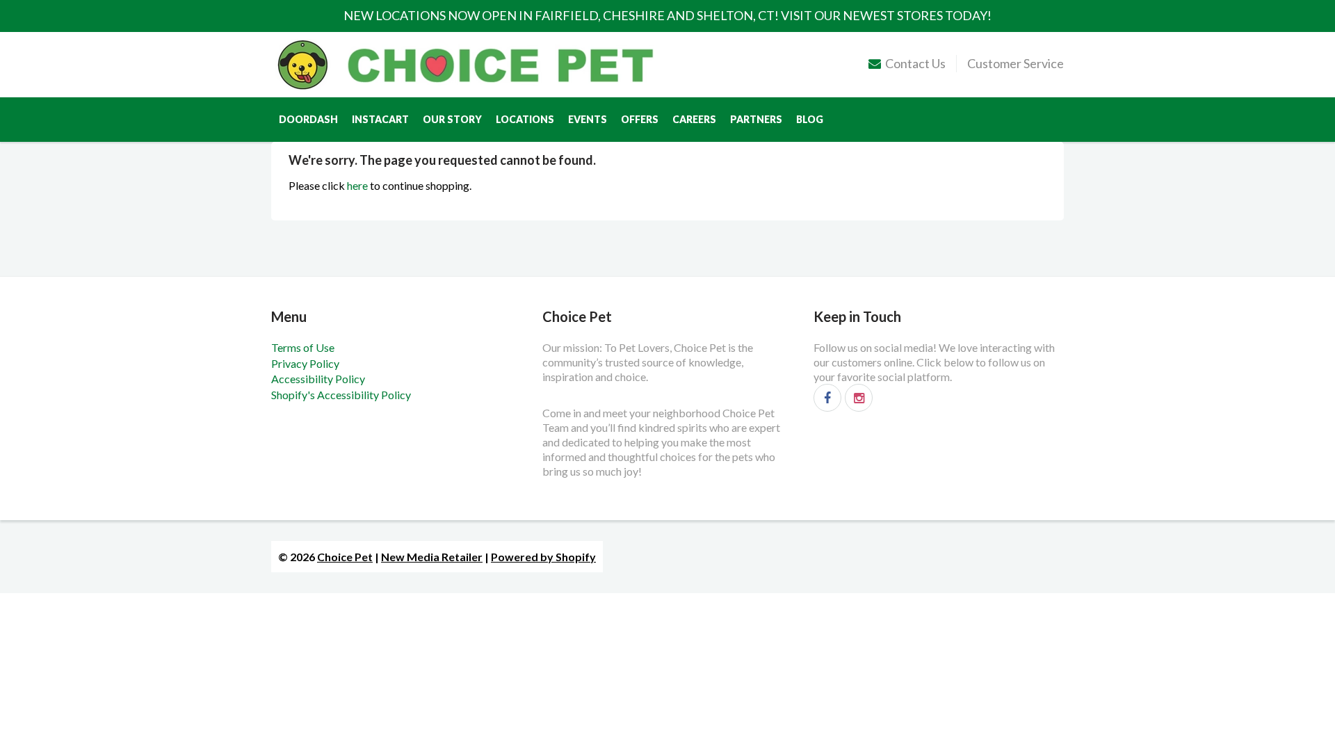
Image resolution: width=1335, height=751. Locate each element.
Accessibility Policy (318, 378)
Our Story (452, 119)
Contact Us (915, 63)
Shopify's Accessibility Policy (341, 394)
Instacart (380, 119)
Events (587, 119)
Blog (809, 119)
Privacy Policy (305, 363)
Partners (756, 119)
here (357, 185)
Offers (639, 119)
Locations (525, 119)
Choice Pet (345, 556)
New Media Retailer (432, 556)
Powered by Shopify (543, 556)
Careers (694, 119)
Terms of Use (302, 347)
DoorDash (308, 119)
